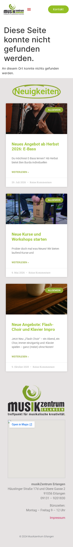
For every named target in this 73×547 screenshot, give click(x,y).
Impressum (57, 518)
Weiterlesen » (20, 172)
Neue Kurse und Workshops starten (29, 236)
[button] (29, 9)
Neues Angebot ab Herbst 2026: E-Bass (35, 146)
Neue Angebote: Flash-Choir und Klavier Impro (33, 327)
